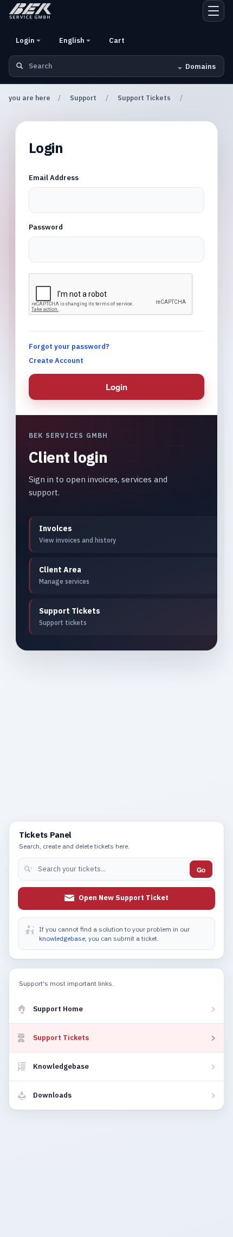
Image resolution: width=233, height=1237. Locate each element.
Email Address (54, 177)
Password (46, 227)
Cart (117, 40)
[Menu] (213, 11)
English (72, 40)
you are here (29, 98)
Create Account (56, 360)
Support (83, 98)
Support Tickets (144, 98)
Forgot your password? (69, 346)
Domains (200, 66)
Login (26, 40)
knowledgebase (62, 938)
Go (201, 870)
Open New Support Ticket (124, 897)
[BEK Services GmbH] (30, 11)
